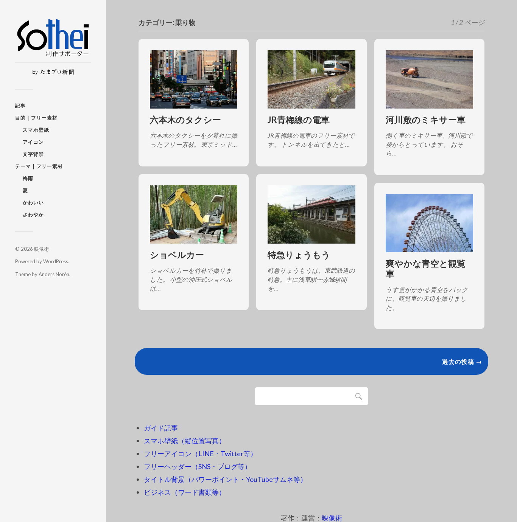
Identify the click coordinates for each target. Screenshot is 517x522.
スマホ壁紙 (36, 130)
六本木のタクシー (185, 120)
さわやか (33, 214)
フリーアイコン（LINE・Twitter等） (200, 453)
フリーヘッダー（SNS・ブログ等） (197, 466)
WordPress (55, 261)
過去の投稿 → (462, 361)
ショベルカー (177, 255)
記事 (20, 106)
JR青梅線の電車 (299, 120)
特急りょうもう (299, 255)
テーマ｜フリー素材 (39, 166)
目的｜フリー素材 (36, 118)
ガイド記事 (161, 428)
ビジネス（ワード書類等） (185, 492)
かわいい (33, 202)
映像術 (41, 249)
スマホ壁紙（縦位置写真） (185, 441)
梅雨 (28, 178)
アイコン (33, 142)
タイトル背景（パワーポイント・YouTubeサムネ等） (225, 479)
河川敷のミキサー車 (426, 120)
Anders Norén (54, 274)
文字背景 (33, 154)
